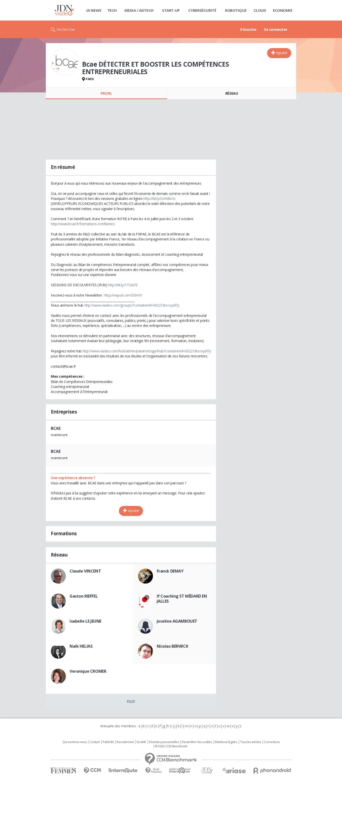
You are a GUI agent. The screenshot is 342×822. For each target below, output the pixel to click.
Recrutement (125, 742)
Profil (106, 93)
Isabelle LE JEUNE (85, 621)
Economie (282, 10)
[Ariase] (234, 770)
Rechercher (66, 29)
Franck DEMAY (170, 571)
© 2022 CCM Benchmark (171, 746)
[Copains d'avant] (180, 770)
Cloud (260, 10)
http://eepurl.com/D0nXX (123, 295)
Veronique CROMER (88, 671)
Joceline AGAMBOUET (177, 621)
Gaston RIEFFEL (84, 596)
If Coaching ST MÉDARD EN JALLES (182, 598)
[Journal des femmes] (63, 770)
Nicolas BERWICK (172, 646)
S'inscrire (248, 29)
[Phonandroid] (272, 770)
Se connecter (275, 29)
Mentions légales (226, 742)
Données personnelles (164, 742)
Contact (94, 742)
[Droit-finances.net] (153, 770)
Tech (112, 10)
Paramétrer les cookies (197, 742)
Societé (141, 742)
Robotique (235, 10)
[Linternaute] (123, 770)
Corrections (271, 742)
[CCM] (92, 770)
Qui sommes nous (74, 742)
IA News (93, 10)
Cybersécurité (202, 10)
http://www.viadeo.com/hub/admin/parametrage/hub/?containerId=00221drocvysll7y (147, 351)
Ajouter (281, 52)
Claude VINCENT (85, 571)
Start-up (171, 10)
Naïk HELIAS (81, 646)
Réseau (231, 93)
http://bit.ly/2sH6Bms (159, 198)
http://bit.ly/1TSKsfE (122, 285)
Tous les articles (250, 742)
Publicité (108, 742)
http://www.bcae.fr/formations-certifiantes (83, 223)
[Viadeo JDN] (207, 770)
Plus (131, 701)
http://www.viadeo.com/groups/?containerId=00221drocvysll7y (131, 305)
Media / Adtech (138, 10)
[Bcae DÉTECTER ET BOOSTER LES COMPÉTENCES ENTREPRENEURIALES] (64, 62)
